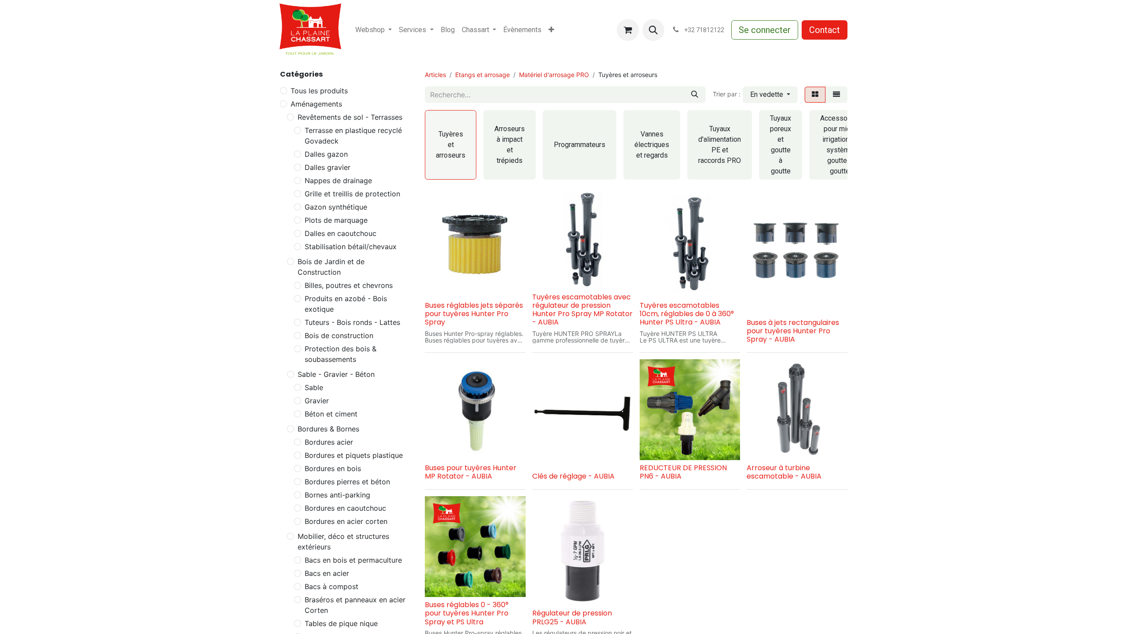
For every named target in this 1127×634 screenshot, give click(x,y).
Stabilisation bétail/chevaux (351, 246)
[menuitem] (373, 30)
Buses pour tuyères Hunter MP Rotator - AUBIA (470, 472)
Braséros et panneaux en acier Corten (355, 605)
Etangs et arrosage (482, 74)
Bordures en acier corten (346, 521)
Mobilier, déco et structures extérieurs (343, 541)
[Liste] (836, 94)
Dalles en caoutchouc (340, 233)
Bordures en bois (333, 468)
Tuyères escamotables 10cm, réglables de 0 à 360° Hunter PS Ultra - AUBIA (687, 313)
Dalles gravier (327, 167)
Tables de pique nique (341, 623)
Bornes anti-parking (337, 494)
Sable (314, 387)
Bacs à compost (331, 586)
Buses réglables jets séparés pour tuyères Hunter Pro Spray (474, 313)
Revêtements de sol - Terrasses (350, 117)
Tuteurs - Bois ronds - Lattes (352, 322)
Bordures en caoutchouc (345, 508)
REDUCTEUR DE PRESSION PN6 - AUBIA (683, 472)
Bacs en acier (327, 573)
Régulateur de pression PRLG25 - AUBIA (572, 617)
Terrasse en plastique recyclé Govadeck (353, 135)
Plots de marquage (336, 220)
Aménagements (316, 104)
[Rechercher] (695, 94)
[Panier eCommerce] (628, 30)
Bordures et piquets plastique (354, 455)
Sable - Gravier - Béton (336, 374)
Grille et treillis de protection (352, 193)
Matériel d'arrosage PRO (554, 74)
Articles (435, 74)
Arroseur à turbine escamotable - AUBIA (784, 472)
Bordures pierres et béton (347, 481)
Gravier (317, 400)
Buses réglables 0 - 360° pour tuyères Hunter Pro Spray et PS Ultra (466, 613)
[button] (653, 30)
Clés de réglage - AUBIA (573, 476)
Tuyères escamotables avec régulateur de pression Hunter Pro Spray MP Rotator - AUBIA (582, 310)
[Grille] (815, 94)
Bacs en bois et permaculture (353, 560)
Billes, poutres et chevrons (349, 285)
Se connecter (765, 30)
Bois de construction (339, 335)
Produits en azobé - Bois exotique (346, 303)
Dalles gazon (326, 154)
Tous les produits (319, 90)
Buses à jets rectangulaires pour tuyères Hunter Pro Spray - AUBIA (793, 330)
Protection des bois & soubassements (340, 354)
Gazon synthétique (336, 207)
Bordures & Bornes (328, 428)
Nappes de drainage (338, 180)
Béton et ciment (331, 413)
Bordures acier (329, 442)
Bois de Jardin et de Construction (331, 266)
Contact (824, 30)
